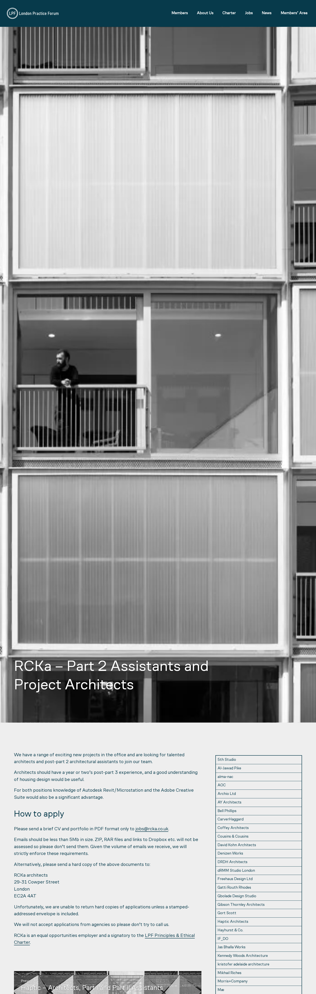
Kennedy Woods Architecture (243, 956)
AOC (222, 785)
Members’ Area (294, 13)
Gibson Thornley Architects (241, 905)
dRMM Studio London (236, 871)
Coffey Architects (233, 828)
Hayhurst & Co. (230, 930)
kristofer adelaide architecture (243, 964)
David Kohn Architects (237, 845)
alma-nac (225, 777)
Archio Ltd (227, 794)
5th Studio (227, 760)
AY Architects (229, 802)
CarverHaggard (231, 819)
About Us (205, 13)
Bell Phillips (227, 811)
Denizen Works (230, 853)
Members (180, 13)
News (267, 13)
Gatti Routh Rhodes (234, 888)
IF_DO (223, 939)
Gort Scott (227, 913)
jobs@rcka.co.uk (151, 829)
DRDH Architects (232, 862)
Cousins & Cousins (233, 836)
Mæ (221, 990)
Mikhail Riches (229, 973)
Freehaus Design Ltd (235, 879)
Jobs (249, 13)
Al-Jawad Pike (229, 768)
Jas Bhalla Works (231, 947)
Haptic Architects (233, 922)
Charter (229, 13)
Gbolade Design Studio (237, 896)
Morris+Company (233, 981)
